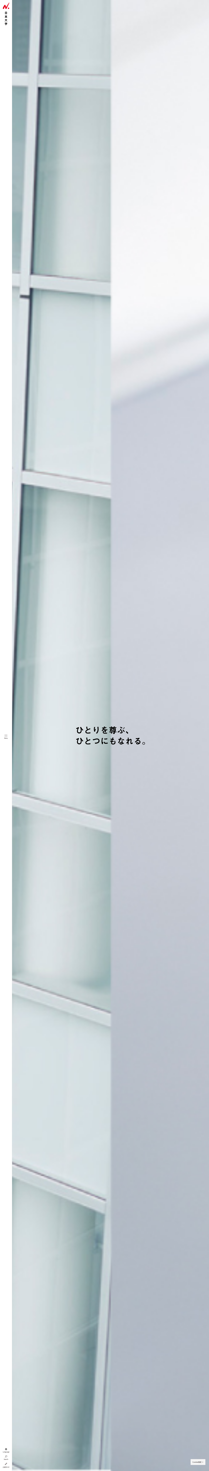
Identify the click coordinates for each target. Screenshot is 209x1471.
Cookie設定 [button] (197, 1462)
